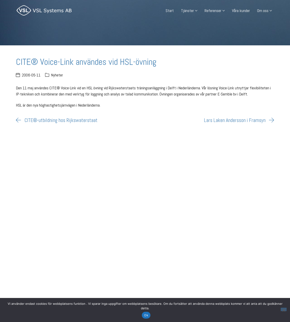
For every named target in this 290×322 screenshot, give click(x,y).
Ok (146, 315)
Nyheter (57, 75)
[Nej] (284, 309)
